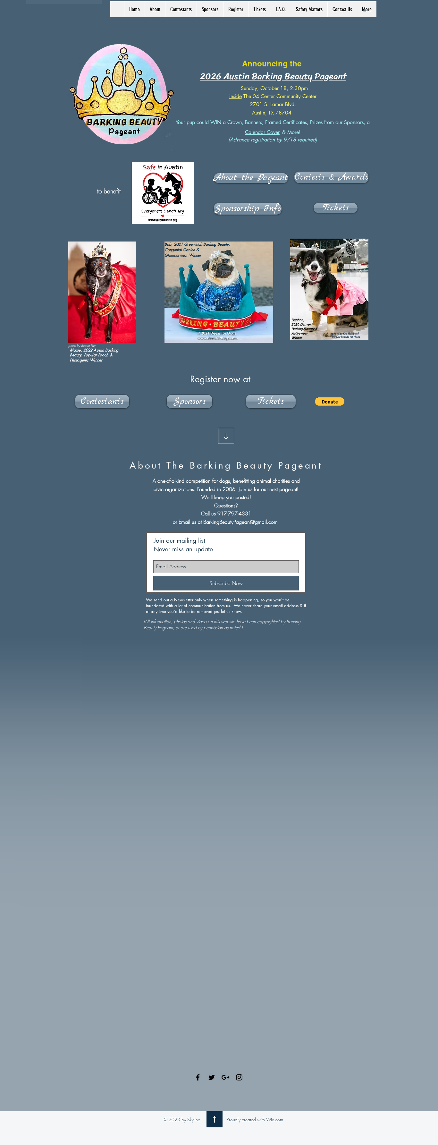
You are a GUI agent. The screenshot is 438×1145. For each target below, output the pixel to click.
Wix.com (274, 1119)
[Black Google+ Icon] (225, 1077)
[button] (155, 9)
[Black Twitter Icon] (211, 1077)
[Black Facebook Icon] (198, 1077)
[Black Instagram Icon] (239, 1077)
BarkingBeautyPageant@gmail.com (240, 521)
